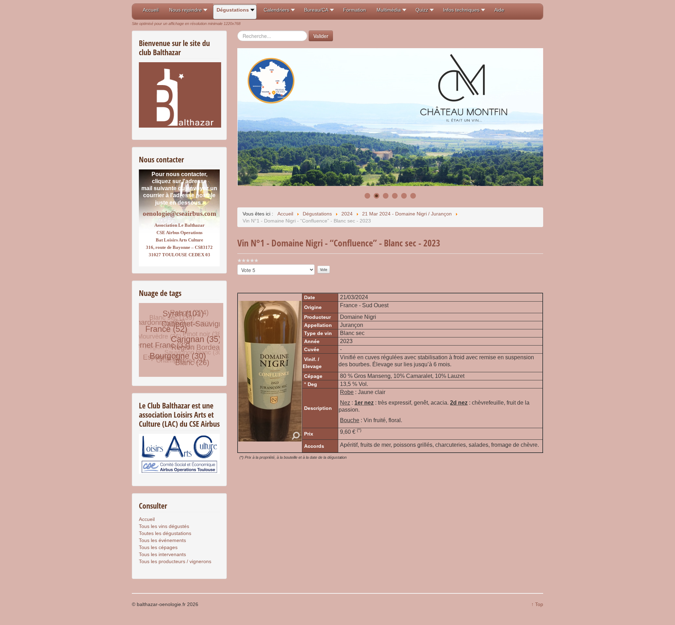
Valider (320, 35)
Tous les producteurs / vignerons (175, 561)
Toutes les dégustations (165, 533)
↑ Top (537, 604)
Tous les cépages (158, 547)
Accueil (147, 519)
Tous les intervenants (162, 554)
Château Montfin (269, 157)
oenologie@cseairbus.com (179, 213)
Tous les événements (162, 540)
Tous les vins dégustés (164, 526)
